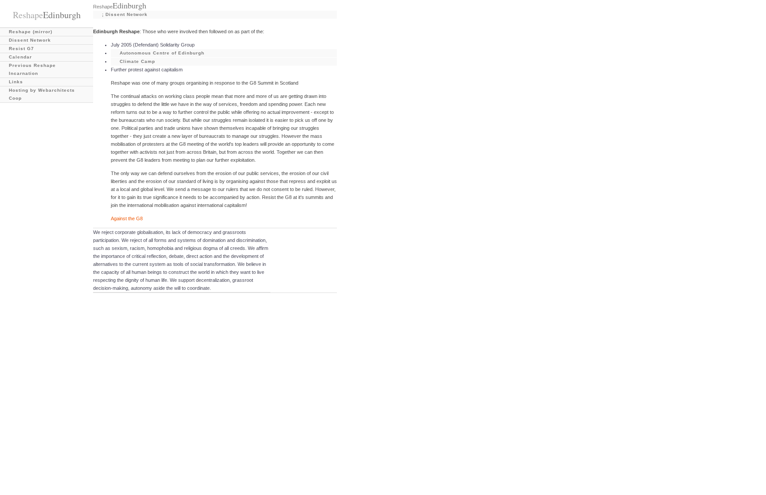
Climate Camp (137, 61)
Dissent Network (30, 40)
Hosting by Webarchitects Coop (42, 94)
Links (16, 81)
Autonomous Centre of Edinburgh (162, 53)
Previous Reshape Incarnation (32, 69)
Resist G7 (21, 48)
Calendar (20, 57)
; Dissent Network (125, 14)
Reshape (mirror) (30, 31)
